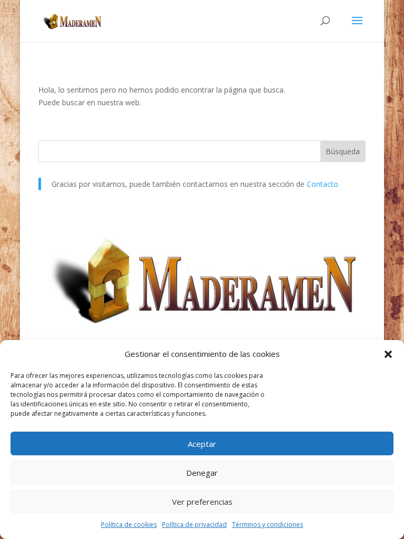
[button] (388, 354)
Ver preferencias (202, 501)
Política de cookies (129, 524)
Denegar (202, 472)
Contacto (322, 184)
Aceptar (202, 443)
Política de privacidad (194, 524)
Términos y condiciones (267, 524)
